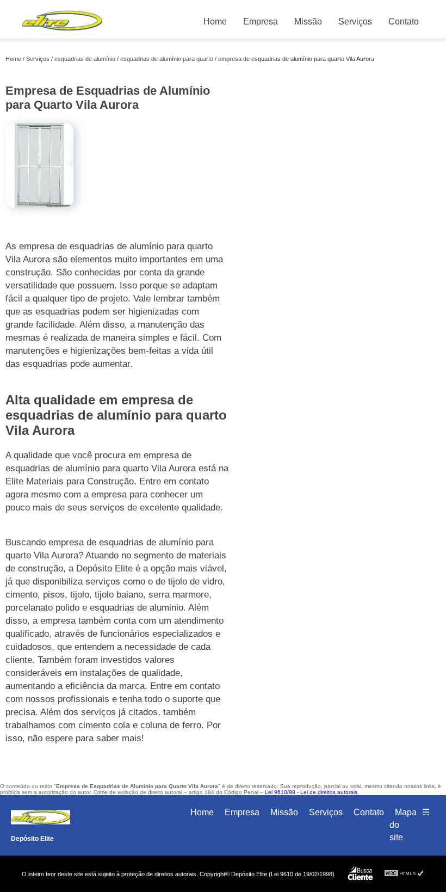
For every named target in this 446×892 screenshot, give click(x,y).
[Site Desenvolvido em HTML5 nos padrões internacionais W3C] (404, 874)
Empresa (260, 21)
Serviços (355, 21)
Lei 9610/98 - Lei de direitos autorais (311, 792)
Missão (308, 21)
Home (215, 21)
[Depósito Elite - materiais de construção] (62, 33)
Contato (403, 21)
